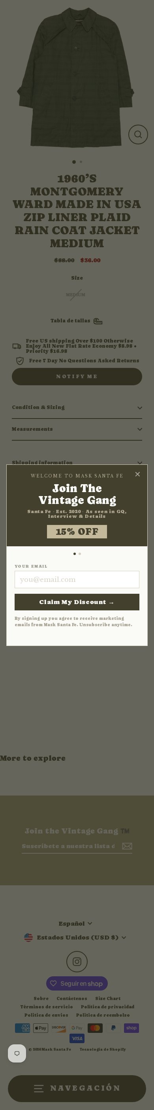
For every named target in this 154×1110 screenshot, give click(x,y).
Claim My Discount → (77, 602)
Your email (31, 566)
